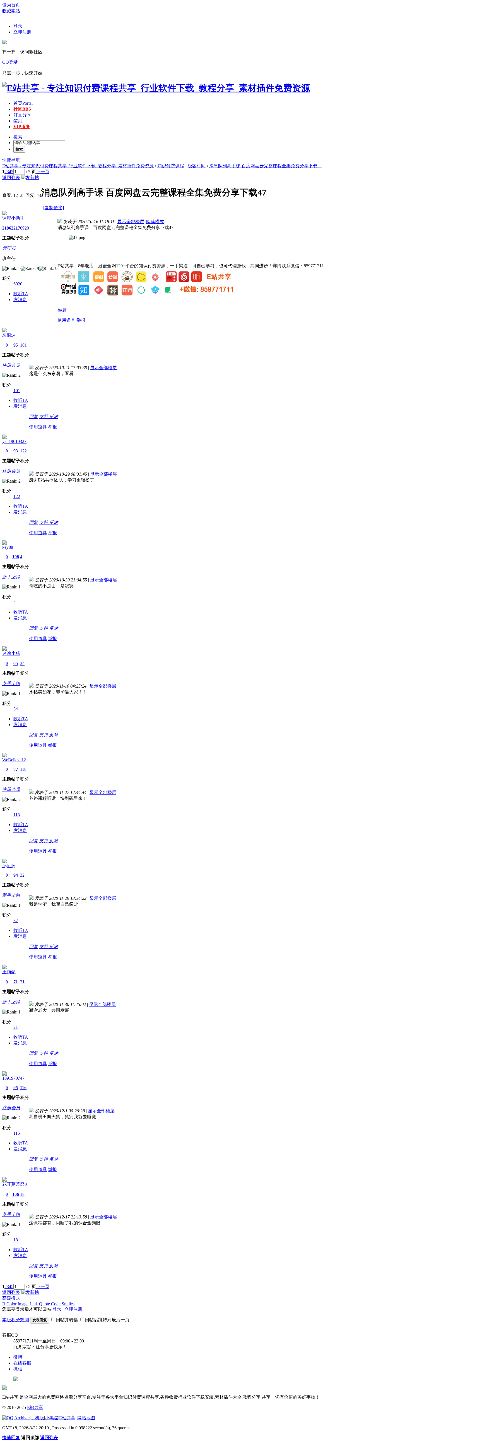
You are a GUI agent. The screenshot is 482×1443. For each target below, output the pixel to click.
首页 (23, 103)
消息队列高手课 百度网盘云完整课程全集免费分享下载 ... (265, 165)
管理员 (9, 248)
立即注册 (22, 32)
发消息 (20, 299)
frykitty (8, 865)
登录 (17, 26)
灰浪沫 (9, 335)
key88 (7, 547)
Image (23, 1303)
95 (15, 345)
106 (15, 1194)
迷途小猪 (11, 653)
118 (23, 769)
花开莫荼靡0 (14, 1184)
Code (56, 1303)
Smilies (68, 1303)
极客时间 (197, 165)
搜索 (17, 137)
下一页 (42, 171)
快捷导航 (11, 160)
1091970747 (13, 1078)
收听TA (20, 293)
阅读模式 (155, 221)
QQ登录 (10, 62)
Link (34, 1303)
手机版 (37, 1417)
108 (15, 556)
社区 (22, 109)
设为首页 (11, 5)
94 (15, 875)
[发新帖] (30, 177)
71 (15, 981)
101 (23, 345)
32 (22, 875)
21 (22, 981)
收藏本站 (11, 10)
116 (23, 1087)
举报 (80, 320)
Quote (44, 1303)
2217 (15, 228)
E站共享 (35, 1407)
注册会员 (11, 365)
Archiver (22, 1417)
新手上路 (11, 576)
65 (15, 663)
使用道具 (66, 320)
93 (15, 451)
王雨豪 (9, 971)
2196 (6, 228)
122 (23, 451)
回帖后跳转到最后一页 (107, 1319)
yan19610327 (14, 441)
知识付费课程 (170, 165)
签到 (17, 120)
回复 (61, 309)
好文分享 (22, 115)
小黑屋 (51, 1417)
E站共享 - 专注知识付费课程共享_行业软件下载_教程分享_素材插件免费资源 (78, 165)
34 (22, 663)
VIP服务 (21, 126)
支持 (44, 416)
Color (11, 1303)
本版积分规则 (15, 1319)
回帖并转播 (67, 1319)
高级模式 (11, 1298)
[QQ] (7, 1417)
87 (15, 769)
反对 (53, 416)
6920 (24, 228)
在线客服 (22, 1363)
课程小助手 (13, 218)
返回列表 (11, 177)
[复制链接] (53, 207)
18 (22, 1194)
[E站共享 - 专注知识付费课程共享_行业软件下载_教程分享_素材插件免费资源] (156, 88)
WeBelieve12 (14, 759)
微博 (17, 1357)
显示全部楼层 (130, 221)
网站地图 (86, 1417)
